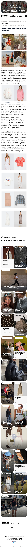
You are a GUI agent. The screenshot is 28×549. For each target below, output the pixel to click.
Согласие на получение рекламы (14, 531)
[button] (25, 16)
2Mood (22, 75)
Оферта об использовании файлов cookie (14, 536)
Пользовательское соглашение (14, 532)
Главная (4, 21)
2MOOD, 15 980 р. (20, 189)
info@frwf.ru (14, 527)
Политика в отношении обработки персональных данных (14, 534)
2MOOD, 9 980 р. (7, 189)
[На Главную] (4, 16)
